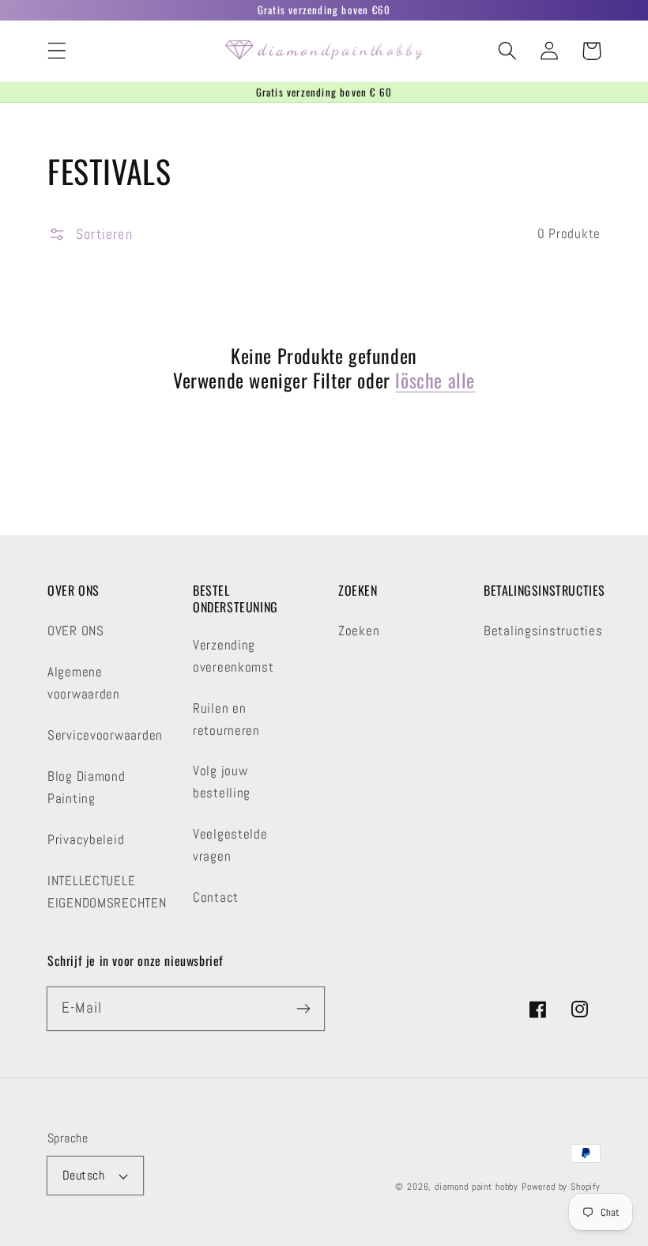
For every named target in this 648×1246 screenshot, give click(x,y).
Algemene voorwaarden (83, 683)
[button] (57, 51)
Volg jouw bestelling (222, 782)
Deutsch (83, 1176)
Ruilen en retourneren (226, 719)
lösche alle (435, 380)
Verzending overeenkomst (233, 656)
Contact (216, 897)
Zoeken (358, 631)
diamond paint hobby (476, 1186)
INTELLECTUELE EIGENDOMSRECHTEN (107, 892)
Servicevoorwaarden (105, 735)
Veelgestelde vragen (230, 845)
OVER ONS (75, 631)
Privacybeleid (85, 839)
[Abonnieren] (303, 1008)
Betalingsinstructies (543, 631)
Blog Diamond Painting (86, 787)
